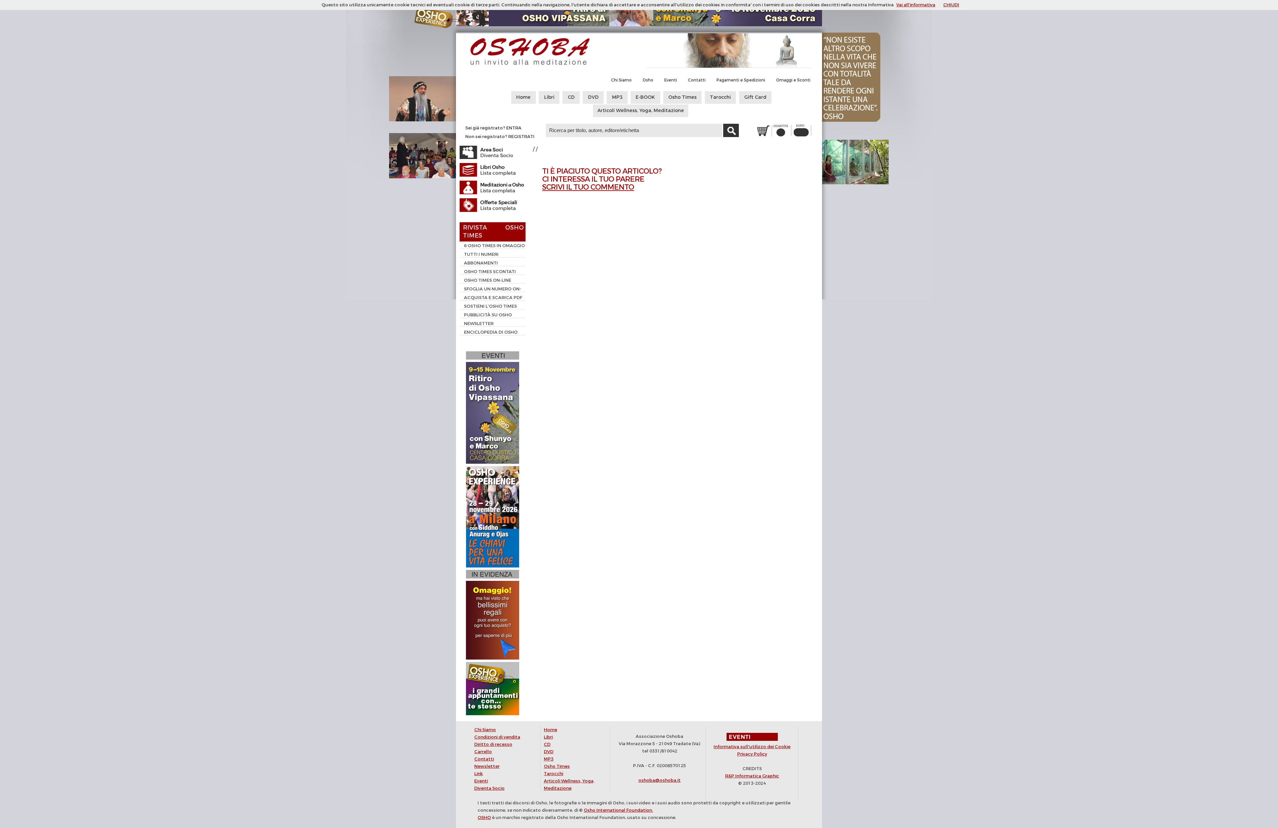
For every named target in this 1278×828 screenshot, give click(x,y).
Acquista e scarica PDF (493, 297)
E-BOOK (645, 97)
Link (478, 773)
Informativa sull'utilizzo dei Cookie (752, 746)
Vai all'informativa (915, 5)
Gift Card (755, 97)
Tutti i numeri (481, 254)
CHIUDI (951, 5)
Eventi (670, 80)
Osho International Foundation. (618, 810)
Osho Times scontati (490, 271)
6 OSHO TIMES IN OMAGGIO (494, 245)
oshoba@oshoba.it (659, 780)
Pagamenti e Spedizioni (741, 80)
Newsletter (479, 323)
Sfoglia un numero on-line (490, 289)
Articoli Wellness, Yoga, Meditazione (640, 110)
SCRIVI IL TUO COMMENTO (588, 187)
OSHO (484, 817)
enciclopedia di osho (491, 332)
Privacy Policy (752, 754)
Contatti (697, 80)
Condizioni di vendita (497, 737)
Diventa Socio (489, 788)
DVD (593, 97)
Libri (549, 97)
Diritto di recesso (493, 744)
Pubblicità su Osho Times (486, 315)
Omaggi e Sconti (793, 80)
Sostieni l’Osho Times (490, 306)
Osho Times (682, 97)
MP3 (617, 97)
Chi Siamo (621, 80)
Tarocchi (720, 97)
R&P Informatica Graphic (752, 776)
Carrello (483, 751)
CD (571, 97)
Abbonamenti (481, 263)
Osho (648, 80)
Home (523, 97)
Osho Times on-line (487, 280)
